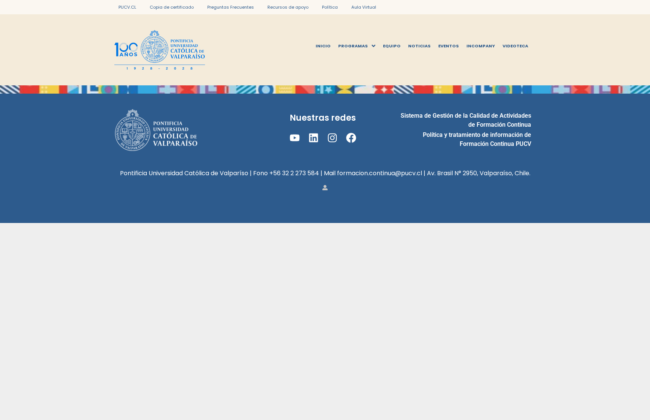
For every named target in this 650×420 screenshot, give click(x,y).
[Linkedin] (313, 138)
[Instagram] (332, 138)
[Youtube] (294, 138)
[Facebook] (351, 138)
